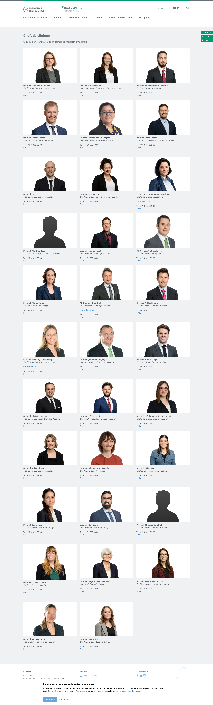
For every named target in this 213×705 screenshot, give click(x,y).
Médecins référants (79, 17)
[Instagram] (174, 8)
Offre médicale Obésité (35, 17)
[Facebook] (171, 8)
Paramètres (64, 699)
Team (99, 17)
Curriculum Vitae (143, 201)
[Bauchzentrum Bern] (72, 8)
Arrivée (207, 40)
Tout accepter (50, 699)
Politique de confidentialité (129, 691)
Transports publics (90, 675)
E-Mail (25, 95)
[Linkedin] (178, 8)
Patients (58, 17)
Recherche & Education (120, 17)
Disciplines (144, 17)
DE (159, 8)
